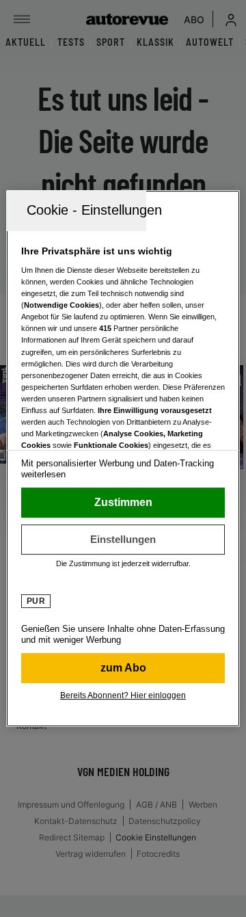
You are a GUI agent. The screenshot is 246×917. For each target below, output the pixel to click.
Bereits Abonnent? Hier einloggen (123, 695)
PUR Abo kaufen (123, 668)
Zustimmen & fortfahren (123, 503)
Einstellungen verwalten (123, 539)
